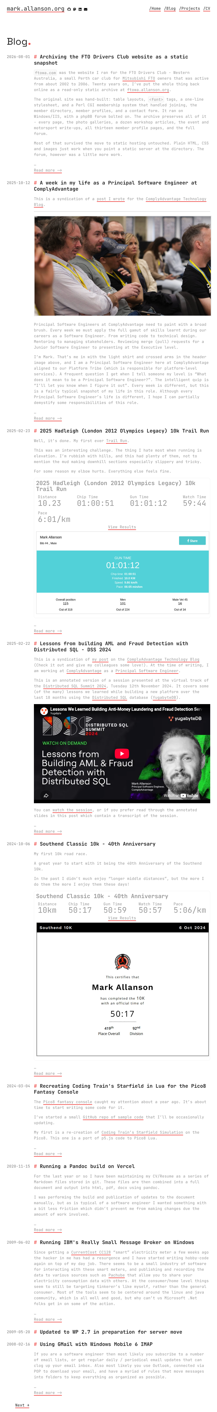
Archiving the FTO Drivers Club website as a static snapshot (111, 59)
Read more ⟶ (48, 170)
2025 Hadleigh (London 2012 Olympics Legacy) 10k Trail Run (124, 430)
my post (100, 659)
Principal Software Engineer (146, 670)
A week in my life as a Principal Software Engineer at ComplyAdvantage (115, 185)
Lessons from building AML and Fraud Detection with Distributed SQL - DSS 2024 (111, 646)
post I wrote (111, 198)
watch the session (72, 809)
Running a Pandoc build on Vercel (87, 1166)
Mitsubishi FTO (138, 78)
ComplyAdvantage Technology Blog (163, 659)
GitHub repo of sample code (113, 1117)
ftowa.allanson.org (148, 89)
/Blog (170, 8)
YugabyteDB (164, 697)
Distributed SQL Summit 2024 (74, 686)
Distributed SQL (109, 697)
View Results (122, 526)
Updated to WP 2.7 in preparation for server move (111, 1332)
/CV (206, 8)
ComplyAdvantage (84, 670)
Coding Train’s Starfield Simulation (142, 1132)
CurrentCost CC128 (91, 1252)
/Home (155, 8)
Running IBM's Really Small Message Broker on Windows (117, 1242)
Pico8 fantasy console (67, 1101)
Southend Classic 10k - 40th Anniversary (98, 844)
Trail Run (116, 440)
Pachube (116, 1275)
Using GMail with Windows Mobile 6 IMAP (96, 1344)
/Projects (189, 8)
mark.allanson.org (35, 9)
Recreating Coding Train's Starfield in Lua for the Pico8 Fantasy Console (120, 1089)
